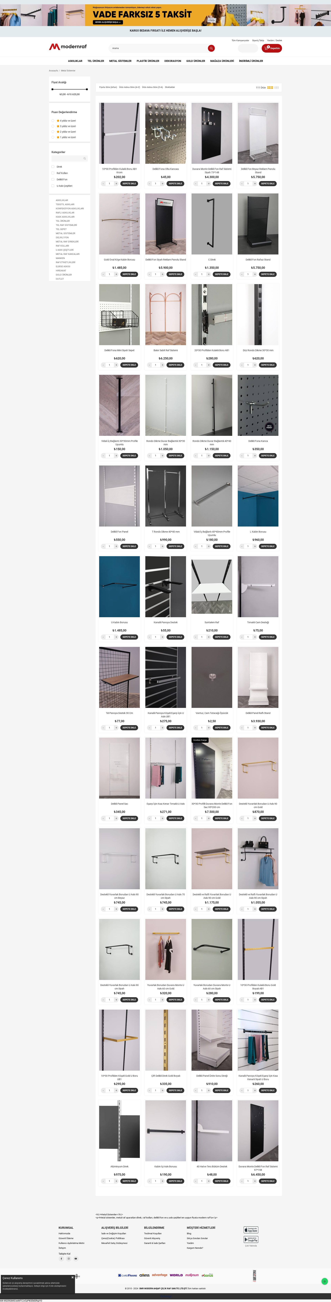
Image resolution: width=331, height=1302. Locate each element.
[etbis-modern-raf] (254, 1276)
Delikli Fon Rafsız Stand (258, 259)
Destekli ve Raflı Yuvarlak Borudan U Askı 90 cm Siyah (258, 896)
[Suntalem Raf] (212, 586)
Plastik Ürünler (148, 61)
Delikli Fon (62, 179)
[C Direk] (212, 223)
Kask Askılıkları (65, 217)
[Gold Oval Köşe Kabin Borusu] (119, 223)
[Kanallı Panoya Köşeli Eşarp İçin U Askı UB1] (165, 677)
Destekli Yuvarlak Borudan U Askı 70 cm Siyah (166, 896)
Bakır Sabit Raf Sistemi (166, 350)
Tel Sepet (61, 229)
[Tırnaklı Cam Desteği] (258, 586)
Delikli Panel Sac (119, 803)
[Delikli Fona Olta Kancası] (165, 133)
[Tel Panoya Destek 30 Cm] (119, 677)
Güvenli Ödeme (66, 1238)
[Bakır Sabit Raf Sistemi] (165, 314)
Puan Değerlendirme (64, 112)
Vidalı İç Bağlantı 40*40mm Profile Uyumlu (212, 533)
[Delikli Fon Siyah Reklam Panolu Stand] (165, 223)
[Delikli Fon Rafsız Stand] (258, 223)
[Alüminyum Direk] (119, 1130)
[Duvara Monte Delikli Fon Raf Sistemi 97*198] (258, 1130)
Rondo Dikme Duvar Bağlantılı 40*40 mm (212, 443)
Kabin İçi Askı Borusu (165, 1166)
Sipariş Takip (258, 40)
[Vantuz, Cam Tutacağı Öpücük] (212, 677)
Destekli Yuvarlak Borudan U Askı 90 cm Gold (258, 805)
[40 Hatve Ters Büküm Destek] (212, 1130)
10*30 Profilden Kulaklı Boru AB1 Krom (119, 171)
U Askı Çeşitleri (64, 185)
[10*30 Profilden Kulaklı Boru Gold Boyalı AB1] (258, 949)
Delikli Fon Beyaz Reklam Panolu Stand (258, 171)
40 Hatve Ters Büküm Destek (212, 1166)
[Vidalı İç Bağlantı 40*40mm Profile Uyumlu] (212, 496)
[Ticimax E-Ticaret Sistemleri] (165, 1297)
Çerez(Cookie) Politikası (113, 1238)
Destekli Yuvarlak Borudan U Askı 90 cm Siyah (119, 987)
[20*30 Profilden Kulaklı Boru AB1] (212, 314)
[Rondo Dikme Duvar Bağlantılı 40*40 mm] (212, 405)
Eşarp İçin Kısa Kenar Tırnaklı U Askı (166, 803)
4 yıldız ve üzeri (67, 120)
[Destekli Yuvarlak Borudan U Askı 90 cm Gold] (258, 768)
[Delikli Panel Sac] (119, 768)
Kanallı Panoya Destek (166, 622)
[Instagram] (68, 1258)
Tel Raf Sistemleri (66, 225)
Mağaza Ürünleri (222, 61)
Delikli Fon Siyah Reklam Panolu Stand (166, 259)
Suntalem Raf (212, 622)
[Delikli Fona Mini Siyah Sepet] (119, 314)
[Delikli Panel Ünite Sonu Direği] (212, 1040)
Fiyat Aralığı (59, 82)
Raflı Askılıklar (65, 212)
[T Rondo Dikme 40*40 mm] (165, 496)
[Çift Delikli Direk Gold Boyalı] (165, 1040)
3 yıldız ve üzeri (67, 126)
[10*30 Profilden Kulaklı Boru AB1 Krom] (119, 133)
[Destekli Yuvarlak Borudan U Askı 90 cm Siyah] (119, 949)
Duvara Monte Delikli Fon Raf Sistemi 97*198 (258, 1168)
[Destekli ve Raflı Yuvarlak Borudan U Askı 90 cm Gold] (212, 858)
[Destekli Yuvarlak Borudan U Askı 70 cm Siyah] (165, 858)
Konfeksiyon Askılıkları (70, 208)
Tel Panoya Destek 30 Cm (119, 713)
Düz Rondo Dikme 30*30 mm (258, 350)
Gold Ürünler (195, 61)
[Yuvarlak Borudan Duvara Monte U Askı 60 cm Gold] (165, 949)
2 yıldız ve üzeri (67, 131)
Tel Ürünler (96, 61)
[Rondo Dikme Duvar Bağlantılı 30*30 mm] (165, 405)
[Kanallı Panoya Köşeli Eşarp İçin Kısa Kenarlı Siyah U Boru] (258, 1040)
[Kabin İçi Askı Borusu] (165, 1130)
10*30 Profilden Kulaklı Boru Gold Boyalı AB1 (258, 987)
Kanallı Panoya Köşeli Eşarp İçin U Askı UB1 (166, 715)
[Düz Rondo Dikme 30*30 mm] (258, 314)
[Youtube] (76, 1258)
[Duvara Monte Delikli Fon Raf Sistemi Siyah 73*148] (212, 133)
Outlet (60, 279)
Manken (60, 258)
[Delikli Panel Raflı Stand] (258, 677)
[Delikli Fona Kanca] (258, 405)
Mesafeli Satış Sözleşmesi (114, 1243)
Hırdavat (61, 270)
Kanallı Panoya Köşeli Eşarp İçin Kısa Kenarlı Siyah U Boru (258, 1077)
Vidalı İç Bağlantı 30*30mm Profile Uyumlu (119, 443)
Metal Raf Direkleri (67, 241)
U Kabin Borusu (119, 622)
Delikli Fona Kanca (258, 441)
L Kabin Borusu (258, 531)
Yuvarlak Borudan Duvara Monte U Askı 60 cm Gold (165, 987)
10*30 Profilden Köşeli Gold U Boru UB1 (119, 1077)
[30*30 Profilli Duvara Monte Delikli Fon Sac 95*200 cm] (212, 768)
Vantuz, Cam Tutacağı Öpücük (212, 713)
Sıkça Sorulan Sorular (197, 1238)
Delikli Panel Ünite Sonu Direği (212, 1075)
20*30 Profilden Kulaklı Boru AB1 (211, 350)
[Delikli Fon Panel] (119, 496)
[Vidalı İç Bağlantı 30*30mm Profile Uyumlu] (119, 405)
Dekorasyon (172, 61)
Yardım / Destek (274, 40)
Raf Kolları (62, 173)
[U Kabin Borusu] (119, 586)
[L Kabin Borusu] (258, 496)
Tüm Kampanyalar (240, 40)
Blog (189, 1233)
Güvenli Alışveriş (152, 1238)
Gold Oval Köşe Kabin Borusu (119, 259)
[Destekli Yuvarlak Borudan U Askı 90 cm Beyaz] (119, 858)
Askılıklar (75, 61)
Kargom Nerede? (195, 1248)
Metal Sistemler (120, 61)
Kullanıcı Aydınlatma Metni (71, 1243)
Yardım (190, 1243)
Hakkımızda (64, 1233)
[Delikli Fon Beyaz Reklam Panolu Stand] (258, 133)
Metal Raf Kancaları (68, 254)
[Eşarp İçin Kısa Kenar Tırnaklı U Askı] (165, 768)
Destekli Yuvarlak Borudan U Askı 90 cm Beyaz (119, 896)
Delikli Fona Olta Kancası (166, 169)
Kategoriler (58, 152)
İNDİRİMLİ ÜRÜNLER (251, 61)
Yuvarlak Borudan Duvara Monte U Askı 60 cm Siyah (211, 987)
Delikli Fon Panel (119, 531)
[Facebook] (61, 1258)
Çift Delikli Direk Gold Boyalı (165, 1075)
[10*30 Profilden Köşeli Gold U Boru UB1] (119, 1040)
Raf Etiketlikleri (65, 262)
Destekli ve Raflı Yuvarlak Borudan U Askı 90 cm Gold (212, 896)
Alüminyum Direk (119, 1166)
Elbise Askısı (63, 266)
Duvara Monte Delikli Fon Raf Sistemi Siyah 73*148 (211, 171)
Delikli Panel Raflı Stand (258, 713)
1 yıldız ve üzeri (67, 137)
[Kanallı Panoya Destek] (165, 586)
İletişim (62, 1248)
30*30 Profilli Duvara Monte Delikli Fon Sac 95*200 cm (212, 805)
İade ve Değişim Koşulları (113, 1233)
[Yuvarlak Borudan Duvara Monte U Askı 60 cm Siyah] (212, 949)
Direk (59, 166)
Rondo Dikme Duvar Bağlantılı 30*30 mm (165, 443)
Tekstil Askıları (65, 204)
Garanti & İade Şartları (154, 1243)
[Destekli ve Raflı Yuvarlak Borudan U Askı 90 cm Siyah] (258, 858)
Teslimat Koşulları (153, 1233)
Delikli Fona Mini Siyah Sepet (119, 350)
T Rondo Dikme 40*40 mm (166, 531)
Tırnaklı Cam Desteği (258, 622)
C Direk (212, 259)
